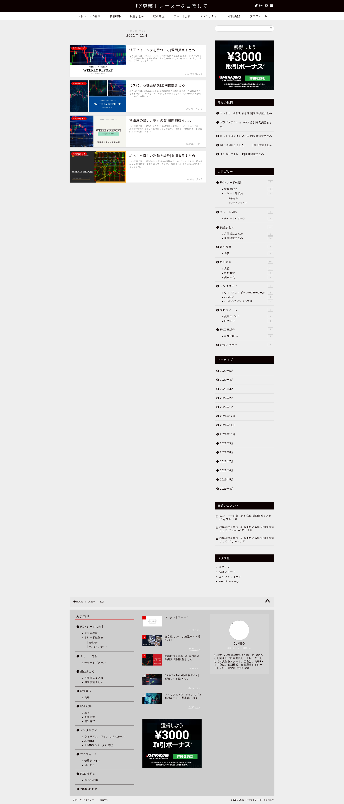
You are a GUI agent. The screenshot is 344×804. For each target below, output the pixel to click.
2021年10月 (227, 434)
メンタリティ (208, 16)
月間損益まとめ (247, 233)
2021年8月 (227, 452)
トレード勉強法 (247, 193)
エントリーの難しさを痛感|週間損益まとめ (246, 113)
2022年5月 (227, 370)
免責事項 (104, 800)
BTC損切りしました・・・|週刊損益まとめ (246, 145)
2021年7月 (227, 461)
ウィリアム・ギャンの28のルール (247, 292)
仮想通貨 (247, 273)
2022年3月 (227, 388)
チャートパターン (247, 218)
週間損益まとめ (247, 238)
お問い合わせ (245, 344)
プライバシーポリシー (83, 800)
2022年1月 (227, 406)
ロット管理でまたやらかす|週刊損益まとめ (246, 136)
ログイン (224, 566)
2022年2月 (227, 397)
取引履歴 (159, 16)
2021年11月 (227, 425)
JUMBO (247, 297)
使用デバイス (247, 316)
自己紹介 (247, 321)
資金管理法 (247, 189)
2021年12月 (227, 416)
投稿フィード (227, 571)
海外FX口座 (247, 336)
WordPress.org (229, 581)
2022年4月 (227, 379)
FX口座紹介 (233, 16)
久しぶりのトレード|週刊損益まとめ (242, 154)
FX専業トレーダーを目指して (172, 6)
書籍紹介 (233, 198)
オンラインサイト (238, 202)
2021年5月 (227, 479)
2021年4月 (227, 488)
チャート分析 (182, 16)
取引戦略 (115, 16)
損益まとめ (137, 16)
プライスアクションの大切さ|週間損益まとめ (246, 124)
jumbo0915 (239, 530)
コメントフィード (230, 576)
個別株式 (247, 277)
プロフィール (258, 16)
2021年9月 (227, 443)
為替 (247, 253)
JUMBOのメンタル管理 (247, 301)
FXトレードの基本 (89, 16)
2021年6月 (227, 470)
